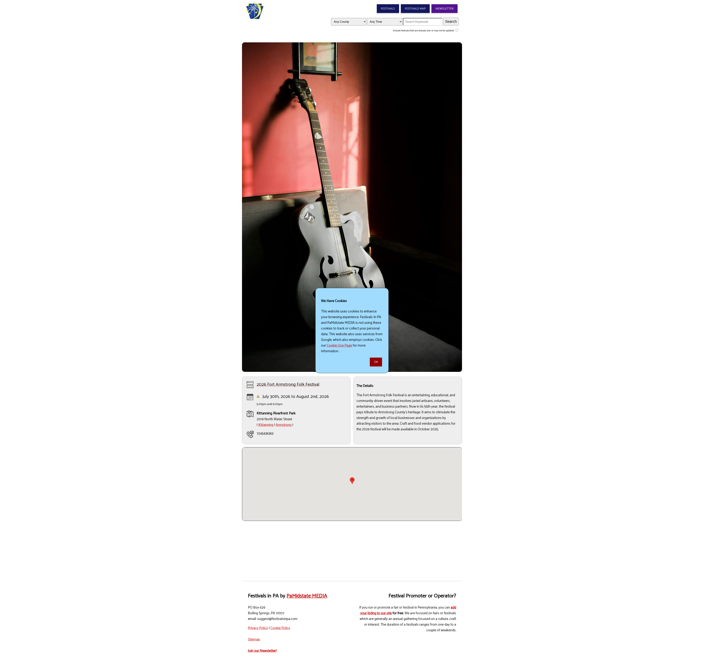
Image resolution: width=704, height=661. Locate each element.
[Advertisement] (352, 549)
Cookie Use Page (339, 345)
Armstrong (284, 425)
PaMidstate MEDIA (307, 596)
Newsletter (445, 8)
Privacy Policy (258, 628)
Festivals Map (415, 8)
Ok (376, 362)
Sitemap (254, 639)
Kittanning (265, 425)
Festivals (388, 8)
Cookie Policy (280, 628)
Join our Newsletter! (262, 651)
